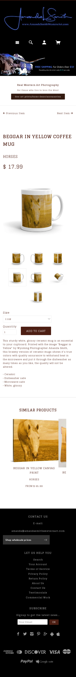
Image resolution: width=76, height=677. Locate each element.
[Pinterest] (39, 634)
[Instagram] (32, 634)
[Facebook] (18, 634)
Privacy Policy (38, 574)
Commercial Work (38, 597)
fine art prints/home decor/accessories (38, 96)
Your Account (38, 564)
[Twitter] (25, 634)
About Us (38, 583)
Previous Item (15, 113)
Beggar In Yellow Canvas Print (34, 470)
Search (38, 560)
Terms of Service (38, 569)
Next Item (64, 113)
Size (6, 312)
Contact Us (38, 588)
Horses (10, 156)
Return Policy (38, 578)
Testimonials (38, 593)
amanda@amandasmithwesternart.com (38, 531)
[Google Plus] (45, 634)
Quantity (10, 326)
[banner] (38, 18)
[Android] (52, 634)
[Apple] (58, 634)
